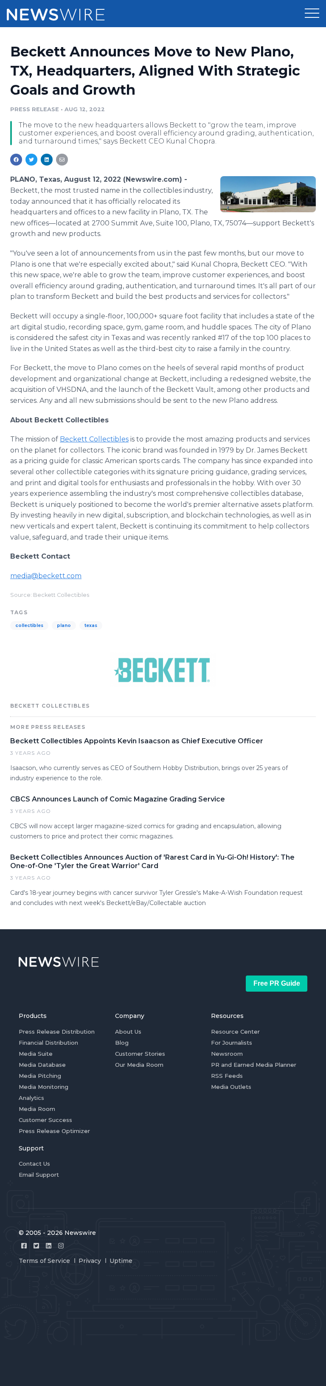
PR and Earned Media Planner (253, 1064)
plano (64, 625)
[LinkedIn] (48, 1246)
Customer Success (45, 1119)
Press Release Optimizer (54, 1130)
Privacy (90, 1261)
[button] (312, 13)
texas (90, 625)
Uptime (121, 1261)
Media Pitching (40, 1075)
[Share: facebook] (16, 159)
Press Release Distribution (57, 1031)
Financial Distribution (48, 1042)
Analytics (31, 1097)
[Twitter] (36, 1246)
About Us (128, 1031)
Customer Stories (140, 1053)
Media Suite (36, 1053)
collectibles (29, 625)
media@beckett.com (46, 576)
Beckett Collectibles (94, 439)
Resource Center (235, 1031)
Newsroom (227, 1053)
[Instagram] (61, 1246)
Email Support (39, 1174)
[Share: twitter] (31, 159)
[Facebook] (24, 1246)
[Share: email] (62, 159)
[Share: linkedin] (47, 159)
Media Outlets (231, 1086)
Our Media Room (139, 1064)
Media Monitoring (43, 1086)
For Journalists (231, 1042)
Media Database (42, 1064)
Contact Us (34, 1163)
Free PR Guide (276, 983)
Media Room (37, 1108)
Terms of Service (44, 1261)
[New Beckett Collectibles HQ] (268, 194)
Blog (122, 1042)
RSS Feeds (227, 1075)
